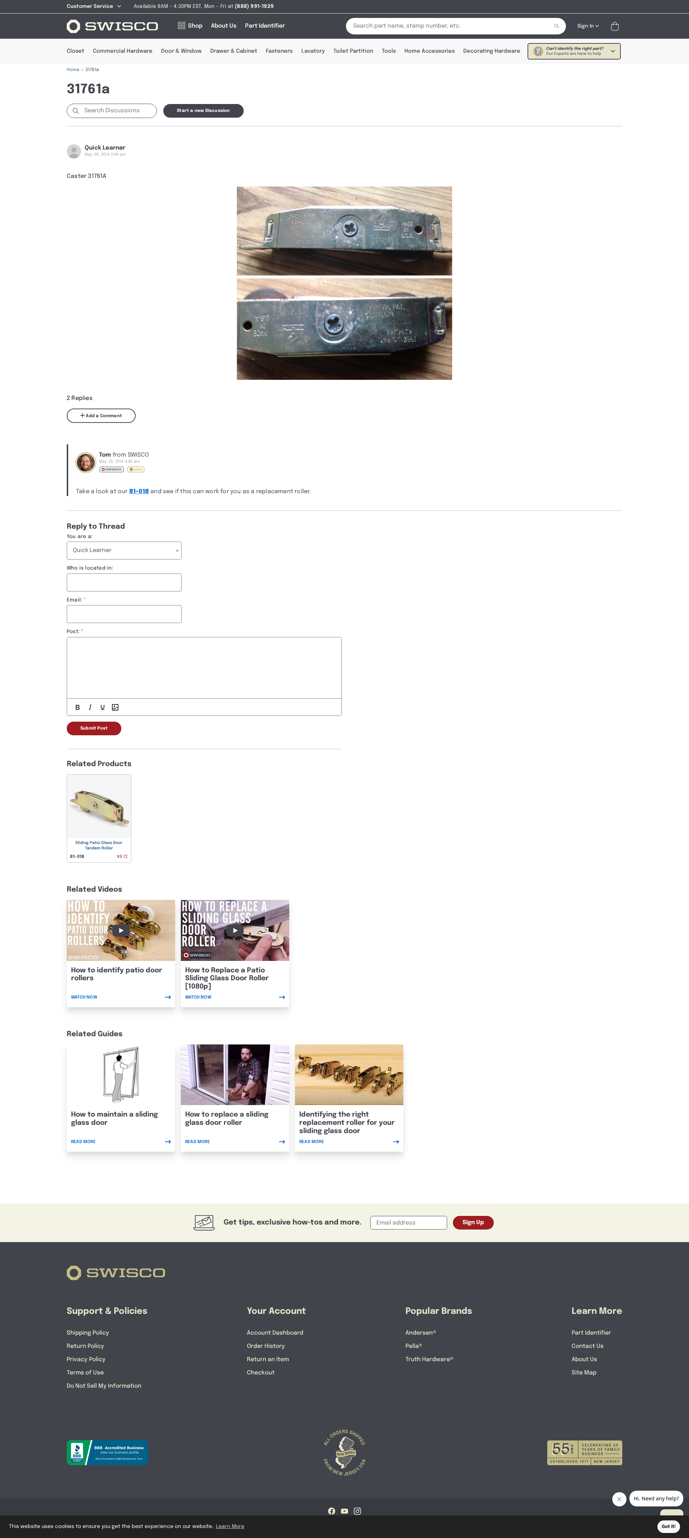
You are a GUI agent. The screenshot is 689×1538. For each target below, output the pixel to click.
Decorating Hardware (491, 51)
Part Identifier (591, 1333)
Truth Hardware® (430, 1360)
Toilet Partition (353, 51)
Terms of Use (85, 1373)
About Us (584, 1360)
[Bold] (77, 707)
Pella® (414, 1346)
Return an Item (268, 1360)
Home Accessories (429, 51)
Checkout (261, 1373)
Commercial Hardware (123, 51)
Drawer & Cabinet (233, 51)
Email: (74, 600)
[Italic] (90, 707)
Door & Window (181, 51)
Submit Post (94, 728)
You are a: (80, 536)
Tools (389, 51)
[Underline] (103, 707)
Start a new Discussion (203, 111)
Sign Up (473, 1222)
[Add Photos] (115, 707)
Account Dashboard (275, 1333)
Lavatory (313, 51)
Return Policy (85, 1346)
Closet (75, 51)
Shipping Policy (88, 1333)
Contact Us (588, 1346)
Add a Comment (103, 416)
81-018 (139, 492)
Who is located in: (90, 568)
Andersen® (421, 1333)
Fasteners (279, 51)
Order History (266, 1346)
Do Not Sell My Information (104, 1386)
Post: (73, 631)
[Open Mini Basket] (616, 26)
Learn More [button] (230, 1526)
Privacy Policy (86, 1360)
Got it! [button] (669, 1526)
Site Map (584, 1373)
